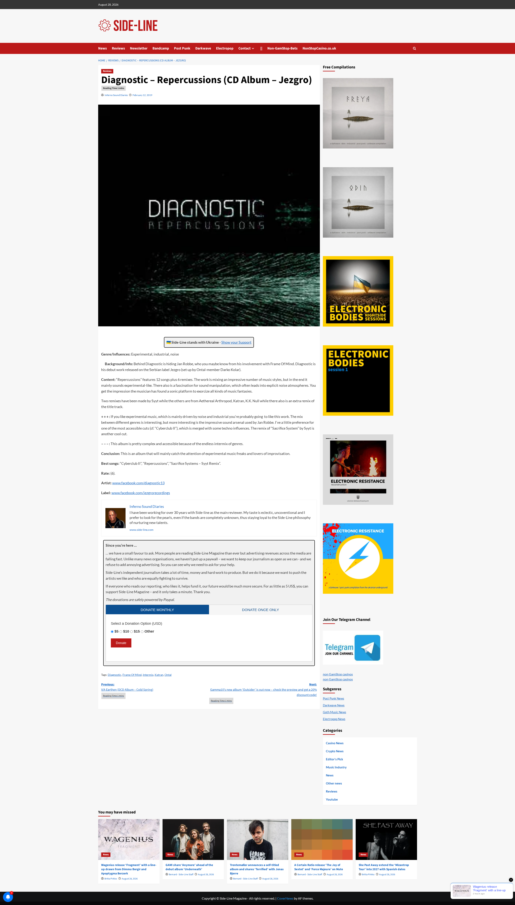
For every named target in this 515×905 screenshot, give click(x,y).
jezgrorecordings (157, 493)
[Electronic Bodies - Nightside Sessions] (358, 291)
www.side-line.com (141, 529)
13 (163, 483)
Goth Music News (334, 712)
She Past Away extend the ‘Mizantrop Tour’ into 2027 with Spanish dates (384, 867)
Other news (334, 783)
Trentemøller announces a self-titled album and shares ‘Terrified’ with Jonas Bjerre (257, 869)
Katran (159, 674)
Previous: (127, 687)
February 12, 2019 (142, 95)
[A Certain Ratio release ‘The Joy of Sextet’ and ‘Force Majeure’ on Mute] (322, 839)
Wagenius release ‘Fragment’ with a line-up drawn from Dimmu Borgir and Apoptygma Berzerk (128, 869)
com (139, 483)
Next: (263, 689)
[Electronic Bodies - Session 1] (358, 380)
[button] (414, 48)
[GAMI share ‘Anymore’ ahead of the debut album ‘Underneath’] (193, 839)
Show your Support (236, 342)
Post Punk (182, 48)
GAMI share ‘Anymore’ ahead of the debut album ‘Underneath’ (189, 867)
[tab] (157, 609)
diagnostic (152, 483)
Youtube (332, 799)
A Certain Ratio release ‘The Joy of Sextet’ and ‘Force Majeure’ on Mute (318, 867)
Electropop (224, 48)
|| (261, 48)
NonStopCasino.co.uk (319, 48)
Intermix (148, 674)
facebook (128, 483)
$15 (137, 631)
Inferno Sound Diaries (116, 95)
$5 (116, 631)
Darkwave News (334, 705)
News (102, 48)
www (116, 483)
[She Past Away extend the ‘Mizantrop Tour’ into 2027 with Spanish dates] (386, 839)
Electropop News (334, 719)
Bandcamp (160, 48)
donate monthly (157, 610)
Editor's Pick (334, 759)
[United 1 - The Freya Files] (358, 113)
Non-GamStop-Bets (282, 48)
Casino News (335, 743)
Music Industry (336, 767)
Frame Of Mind (132, 674)
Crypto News (335, 751)
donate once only (260, 610)
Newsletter (138, 48)
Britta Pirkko (110, 878)
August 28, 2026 (130, 878)
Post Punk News (333, 698)
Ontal (168, 674)
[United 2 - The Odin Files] (358, 202)
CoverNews (285, 898)
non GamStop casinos (338, 674)
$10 (126, 631)
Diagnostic (114, 674)
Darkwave (203, 48)
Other (149, 631)
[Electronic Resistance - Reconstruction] (358, 469)
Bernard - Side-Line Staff (181, 874)
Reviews (118, 48)
